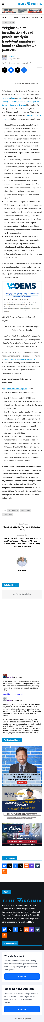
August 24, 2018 (14, 59)
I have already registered (22, 1018)
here (4, 98)
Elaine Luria (25, 510)
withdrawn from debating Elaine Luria (21, 359)
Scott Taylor (7, 514)
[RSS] (4, 871)
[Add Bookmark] (39, 69)
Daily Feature (13, 510)
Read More (29, 922)
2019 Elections (8, 22)
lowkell (12, 56)
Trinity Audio (26, 83)
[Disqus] (22, 637)
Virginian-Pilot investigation (15, 388)
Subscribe (22, 976)
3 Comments (21, 63)
